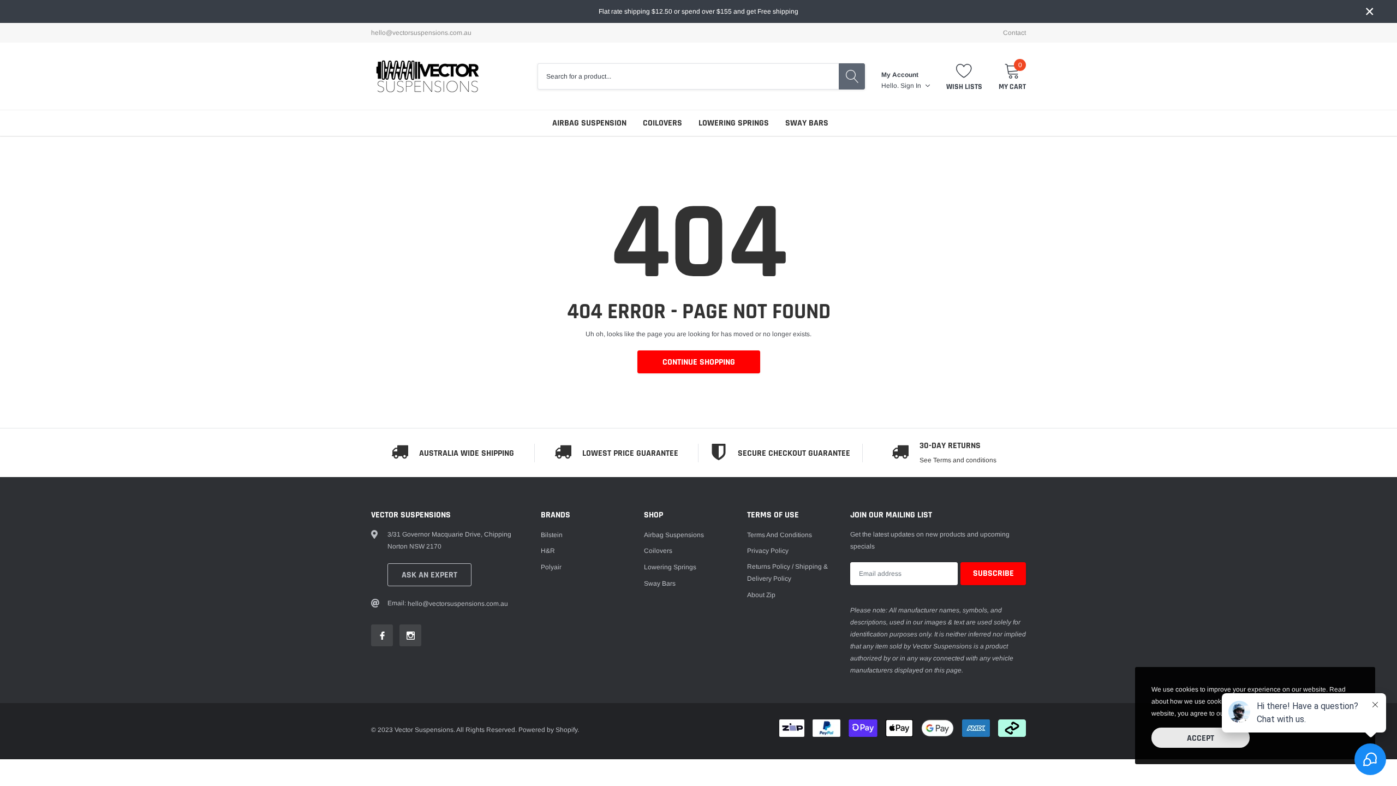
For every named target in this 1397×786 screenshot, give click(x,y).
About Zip (761, 595)
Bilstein (552, 535)
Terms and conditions (779, 535)
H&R (548, 551)
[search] (852, 76)
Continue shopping (698, 362)
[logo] (427, 76)
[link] (382, 635)
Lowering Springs (733, 123)
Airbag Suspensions (674, 535)
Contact (1014, 32)
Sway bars (806, 123)
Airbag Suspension (589, 123)
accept (1200, 738)
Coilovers (662, 123)
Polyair (551, 567)
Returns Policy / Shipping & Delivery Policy (787, 572)
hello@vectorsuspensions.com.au (421, 32)
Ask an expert (429, 575)
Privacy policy (768, 551)
